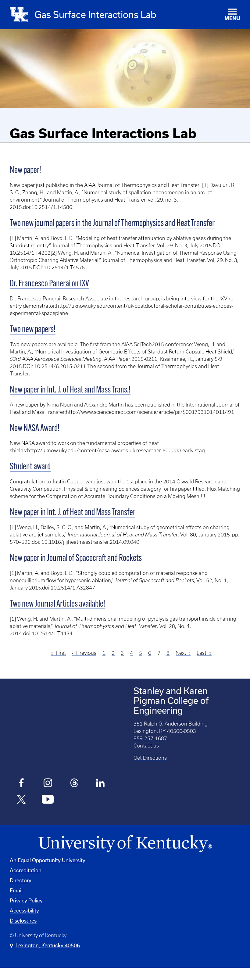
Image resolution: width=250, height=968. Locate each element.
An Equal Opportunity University (47, 860)
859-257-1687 (150, 738)
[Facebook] (21, 784)
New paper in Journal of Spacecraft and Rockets (76, 558)
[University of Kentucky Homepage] (125, 844)
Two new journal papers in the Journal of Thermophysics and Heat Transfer (112, 223)
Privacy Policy (26, 900)
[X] (21, 800)
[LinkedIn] (100, 784)
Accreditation (25, 870)
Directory (20, 880)
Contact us (146, 745)
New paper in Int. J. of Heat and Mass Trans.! (70, 390)
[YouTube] (48, 800)
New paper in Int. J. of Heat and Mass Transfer (72, 513)
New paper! (25, 170)
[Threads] (74, 784)
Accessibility (24, 910)
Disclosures (23, 920)
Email (16, 890)
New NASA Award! (34, 428)
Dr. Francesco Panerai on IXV (49, 284)
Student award (30, 467)
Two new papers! (32, 330)
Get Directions (150, 758)
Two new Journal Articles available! (57, 604)
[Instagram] (48, 784)
